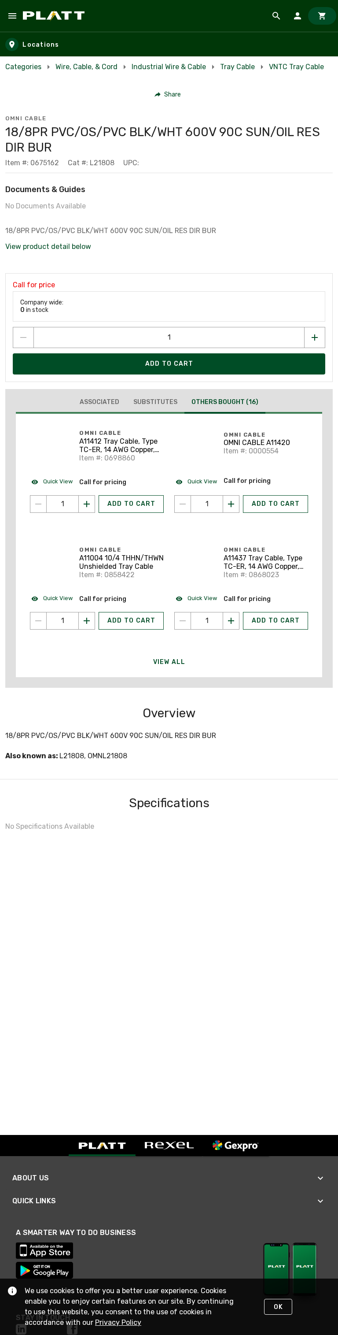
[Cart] (322, 16)
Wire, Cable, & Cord (86, 67)
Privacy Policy (118, 1322)
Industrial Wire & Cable (169, 67)
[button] (168, 94)
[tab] (99, 402)
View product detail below (48, 246)
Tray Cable (237, 67)
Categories (23, 67)
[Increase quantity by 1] (315, 337)
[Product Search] (276, 15)
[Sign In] (297, 15)
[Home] (55, 15)
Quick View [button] (57, 481)
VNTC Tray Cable (296, 67)
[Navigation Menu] (12, 15)
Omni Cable (25, 118)
